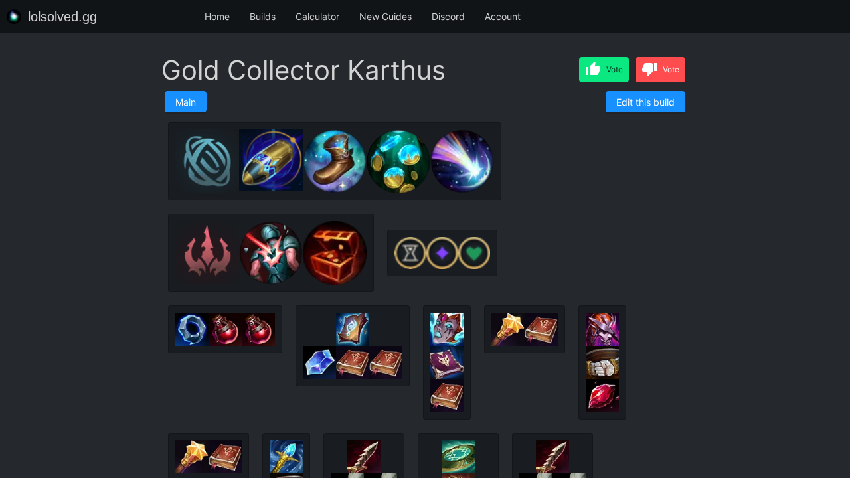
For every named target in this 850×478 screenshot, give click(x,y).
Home (217, 16)
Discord (448, 16)
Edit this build (645, 102)
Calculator (317, 16)
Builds (263, 16)
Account (503, 16)
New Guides (385, 16)
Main (185, 102)
